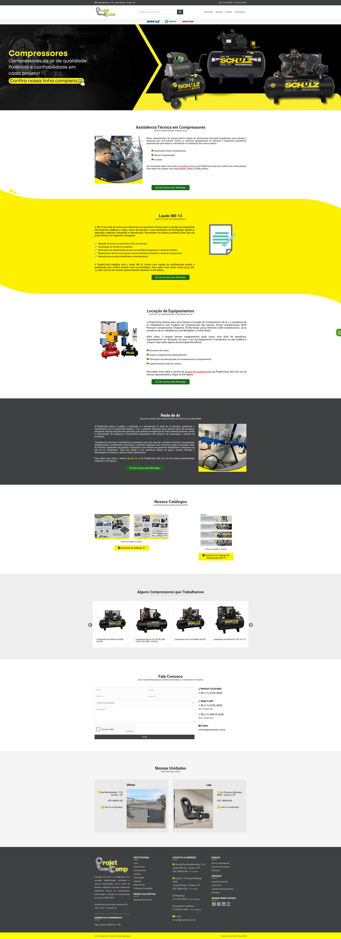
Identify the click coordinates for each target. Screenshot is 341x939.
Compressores (140, 870)
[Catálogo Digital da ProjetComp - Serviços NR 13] (216, 530)
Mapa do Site (139, 885)
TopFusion (216, 870)
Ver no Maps (193, 872)
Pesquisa (137, 881)
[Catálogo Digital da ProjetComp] (112, 526)
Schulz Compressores (220, 863)
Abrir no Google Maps (113, 807)
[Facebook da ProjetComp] (214, 904)
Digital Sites (242, 936)
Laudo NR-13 (217, 885)
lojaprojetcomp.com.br (143, 900)
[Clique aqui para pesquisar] (180, 12)
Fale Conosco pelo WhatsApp (171, 187)
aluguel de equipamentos (198, 371)
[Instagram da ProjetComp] (218, 904)
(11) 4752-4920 (240, 3)
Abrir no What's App (205, 709)
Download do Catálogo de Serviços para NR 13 (216, 556)
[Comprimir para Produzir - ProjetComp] (106, 12)
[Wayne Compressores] (187, 21)
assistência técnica (188, 166)
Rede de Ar (216, 892)
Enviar (144, 737)
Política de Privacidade (143, 888)
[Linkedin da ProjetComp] (223, 904)
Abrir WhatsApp (194, 899)
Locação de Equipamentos (222, 889)
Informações (240, 12)
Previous (90, 625)
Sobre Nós (208, 12)
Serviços (219, 12)
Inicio (136, 863)
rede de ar (135, 458)
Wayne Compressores (221, 867)
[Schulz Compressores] (153, 21)
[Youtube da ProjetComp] (228, 904)
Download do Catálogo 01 (132, 548)
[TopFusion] (170, 21)
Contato (228, 12)
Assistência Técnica (220, 882)
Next (250, 625)
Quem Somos (139, 867)
